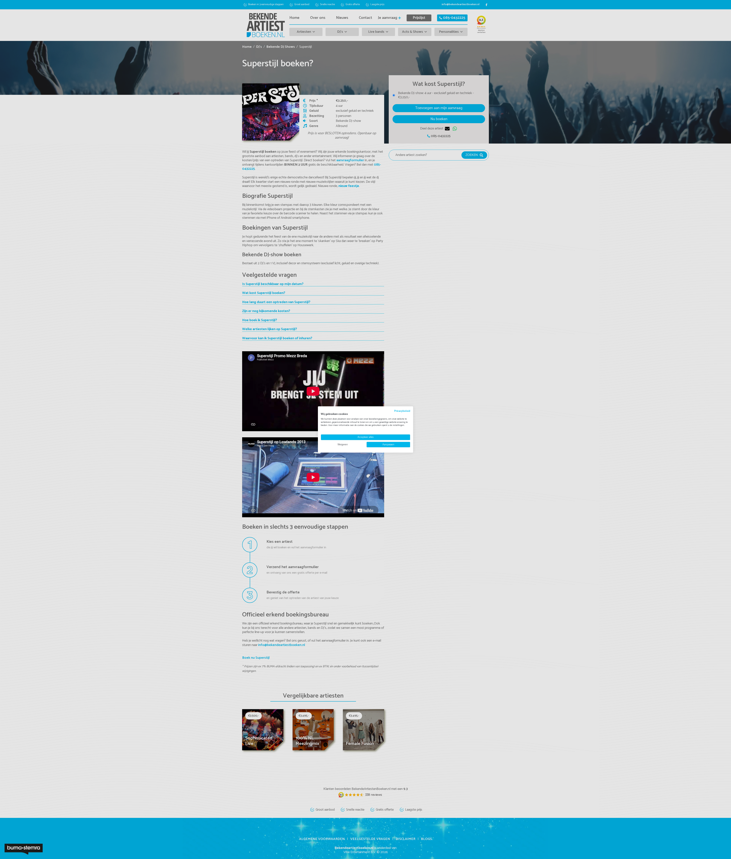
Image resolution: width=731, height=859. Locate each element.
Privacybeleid (402, 411)
